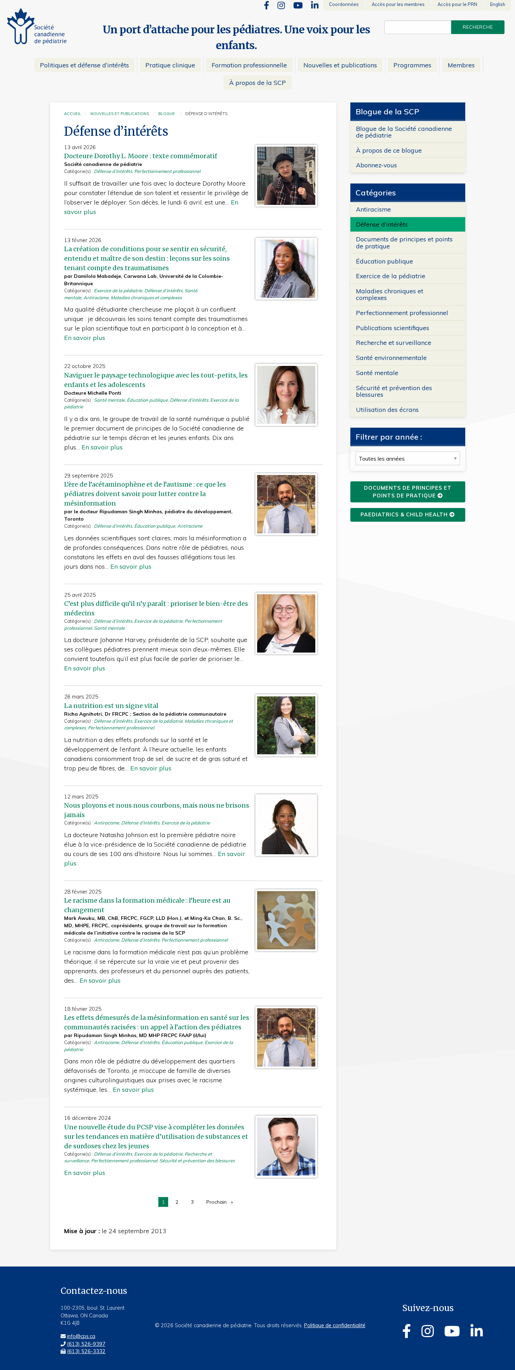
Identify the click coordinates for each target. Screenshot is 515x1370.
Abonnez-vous (376, 165)
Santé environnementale (391, 357)
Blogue (166, 113)
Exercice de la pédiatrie (118, 290)
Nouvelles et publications (119, 113)
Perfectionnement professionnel (167, 171)
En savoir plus (84, 338)
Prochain (221, 1203)
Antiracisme (96, 297)
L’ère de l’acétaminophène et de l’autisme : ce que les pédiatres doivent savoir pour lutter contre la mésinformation (145, 493)
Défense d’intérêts (113, 171)
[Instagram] (281, 5)
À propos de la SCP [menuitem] (257, 82)
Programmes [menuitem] (412, 65)
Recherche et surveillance (393, 342)
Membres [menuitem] (461, 65)
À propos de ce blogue (389, 150)
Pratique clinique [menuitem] (170, 65)
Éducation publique (147, 400)
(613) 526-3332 (86, 1351)
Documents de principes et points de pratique (404, 242)
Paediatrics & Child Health (404, 515)
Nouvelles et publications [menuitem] (340, 65)
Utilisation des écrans (387, 409)
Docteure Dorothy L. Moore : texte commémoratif (140, 156)
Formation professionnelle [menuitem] (249, 65)
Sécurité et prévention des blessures (197, 1160)
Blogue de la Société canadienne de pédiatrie (404, 132)
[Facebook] (266, 5)
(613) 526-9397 (86, 1344)
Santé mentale (109, 400)
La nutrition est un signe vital (111, 706)
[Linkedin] (314, 5)
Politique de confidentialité (334, 1325)
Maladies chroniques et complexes (146, 297)
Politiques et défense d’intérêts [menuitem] (84, 65)
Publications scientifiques (392, 328)
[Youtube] (298, 5)
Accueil (72, 113)
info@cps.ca (81, 1336)
